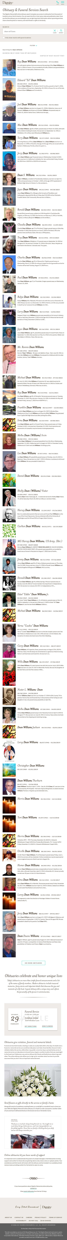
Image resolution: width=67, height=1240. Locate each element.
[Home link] (8, 2)
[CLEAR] (55, 30)
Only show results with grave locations (18, 37)
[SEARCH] (61, 30)
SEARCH (6, 27)
